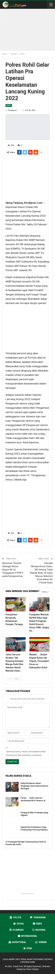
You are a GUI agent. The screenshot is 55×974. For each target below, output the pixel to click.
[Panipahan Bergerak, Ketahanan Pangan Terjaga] (16, 604)
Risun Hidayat (32, 969)
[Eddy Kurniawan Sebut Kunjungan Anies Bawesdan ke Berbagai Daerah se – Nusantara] (12, 787)
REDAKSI (48, 959)
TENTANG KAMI (28, 962)
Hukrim (42, 942)
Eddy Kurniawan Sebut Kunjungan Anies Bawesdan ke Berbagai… (34, 786)
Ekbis (39, 923)
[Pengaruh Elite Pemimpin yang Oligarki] (12, 816)
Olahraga (18, 929)
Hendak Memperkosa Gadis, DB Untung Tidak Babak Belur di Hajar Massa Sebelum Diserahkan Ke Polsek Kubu (41, 573)
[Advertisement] (30, 30)
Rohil (8, 105)
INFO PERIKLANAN (24, 959)
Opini (29, 948)
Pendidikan (40, 917)
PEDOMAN (38, 959)
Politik (17, 917)
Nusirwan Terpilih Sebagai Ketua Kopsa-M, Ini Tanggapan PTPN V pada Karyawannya (12, 569)
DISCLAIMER (9, 959)
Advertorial (19, 942)
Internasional (29, 936)
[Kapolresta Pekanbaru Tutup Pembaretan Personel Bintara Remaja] (12, 831)
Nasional (40, 929)
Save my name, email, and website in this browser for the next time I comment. (26, 753)
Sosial (20, 923)
